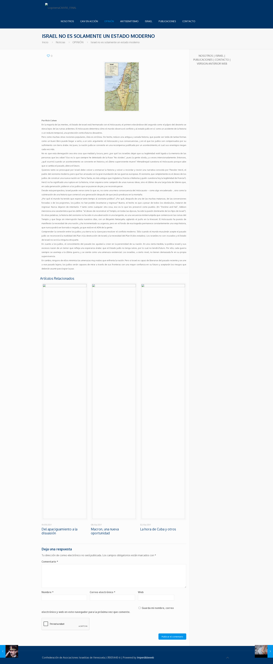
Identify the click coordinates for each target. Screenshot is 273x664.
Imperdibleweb (145, 657)
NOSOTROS (206, 55)
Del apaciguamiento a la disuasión (59, 531)
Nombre (48, 592)
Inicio (45, 42)
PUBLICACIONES (203, 59)
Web (141, 592)
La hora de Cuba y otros (158, 529)
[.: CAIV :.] (61, 7)
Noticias (60, 42)
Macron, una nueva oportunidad (105, 531)
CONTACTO (222, 59)
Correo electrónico (102, 592)
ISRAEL (219, 55)
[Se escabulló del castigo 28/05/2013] (9, 651)
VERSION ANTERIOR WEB (212, 63)
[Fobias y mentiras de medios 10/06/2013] (264, 651)
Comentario (50, 561)
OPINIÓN (78, 42)
